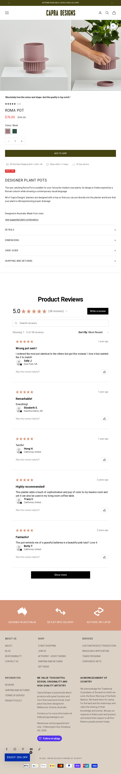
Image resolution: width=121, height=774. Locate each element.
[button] (67, 311)
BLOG (8, 651)
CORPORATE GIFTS (91, 661)
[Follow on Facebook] (6, 749)
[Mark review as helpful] (104, 371)
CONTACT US (11, 661)
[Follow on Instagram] (14, 749)
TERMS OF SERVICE (15, 695)
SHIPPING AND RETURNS (50, 661)
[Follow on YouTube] (31, 749)
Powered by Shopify (72, 758)
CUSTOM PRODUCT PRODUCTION (99, 645)
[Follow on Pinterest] (23, 749)
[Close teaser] (30, 752)
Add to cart (60, 153)
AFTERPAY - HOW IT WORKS (52, 656)
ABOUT (8, 645)
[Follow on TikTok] (39, 749)
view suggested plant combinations (21, 219)
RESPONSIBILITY (13, 656)
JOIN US (42, 651)
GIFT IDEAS (43, 666)
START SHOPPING (47, 645)
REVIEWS (9, 685)
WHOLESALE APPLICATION (95, 651)
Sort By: (83, 332)
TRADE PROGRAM (91, 656)
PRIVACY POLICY (13, 700)
